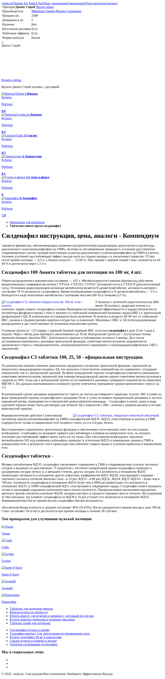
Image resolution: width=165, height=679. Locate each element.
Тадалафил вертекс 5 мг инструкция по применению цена (50, 633)
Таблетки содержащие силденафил (34, 644)
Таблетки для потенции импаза (31, 608)
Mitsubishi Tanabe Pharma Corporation (56, 11)
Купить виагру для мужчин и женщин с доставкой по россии (52, 616)
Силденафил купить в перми (29, 630)
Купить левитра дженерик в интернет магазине (42, 619)
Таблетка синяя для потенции (30, 623)
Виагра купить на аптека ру (29, 612)
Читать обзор (45, 7)
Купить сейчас (12, 80)
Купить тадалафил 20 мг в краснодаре (36, 637)
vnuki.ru (7, 3)
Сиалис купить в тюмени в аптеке (33, 640)
